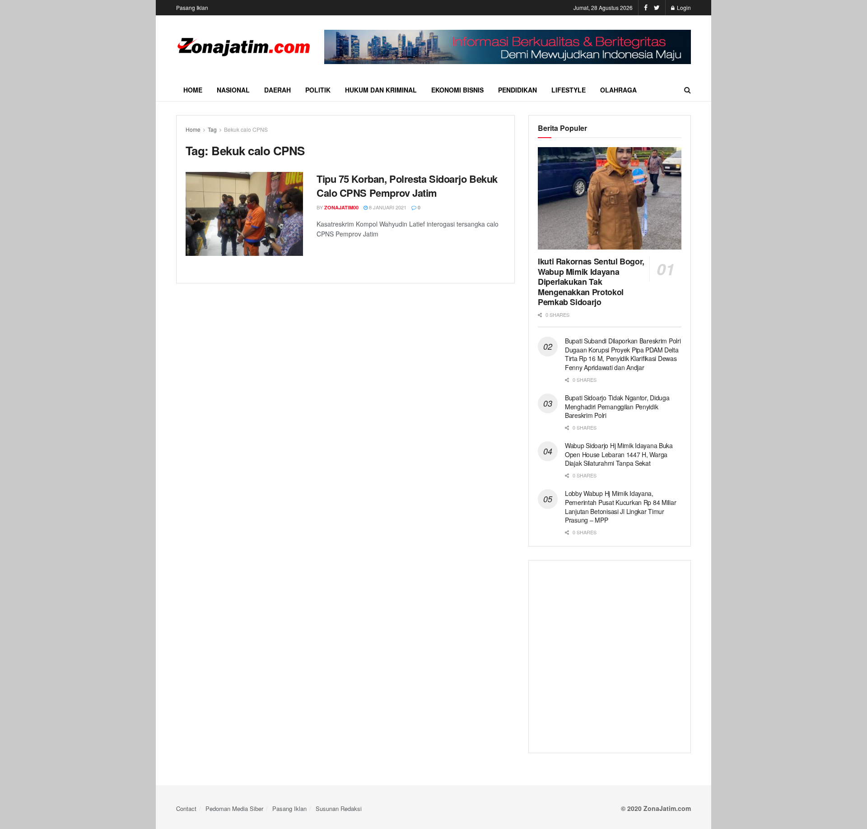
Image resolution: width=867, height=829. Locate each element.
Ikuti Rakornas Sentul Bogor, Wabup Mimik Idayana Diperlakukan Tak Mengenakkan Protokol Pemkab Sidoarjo (591, 281)
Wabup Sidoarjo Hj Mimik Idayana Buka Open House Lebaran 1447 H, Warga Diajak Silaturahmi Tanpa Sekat (619, 454)
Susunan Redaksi (339, 808)
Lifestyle (568, 89)
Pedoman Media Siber (234, 808)
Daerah (277, 89)
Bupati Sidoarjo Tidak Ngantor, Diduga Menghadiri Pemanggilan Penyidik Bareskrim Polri (617, 406)
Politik (318, 89)
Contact (186, 808)
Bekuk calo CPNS (246, 129)
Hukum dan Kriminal (381, 89)
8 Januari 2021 (387, 207)
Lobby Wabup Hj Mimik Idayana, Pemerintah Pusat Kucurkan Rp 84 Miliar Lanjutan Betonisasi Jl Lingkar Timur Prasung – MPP (620, 506)
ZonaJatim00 (341, 207)
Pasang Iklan (192, 7)
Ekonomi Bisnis (457, 89)
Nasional (233, 89)
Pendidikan (517, 89)
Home (192, 89)
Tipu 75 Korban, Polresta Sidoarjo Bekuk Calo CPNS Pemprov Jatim (407, 185)
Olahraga (618, 89)
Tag (212, 129)
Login (683, 7)
